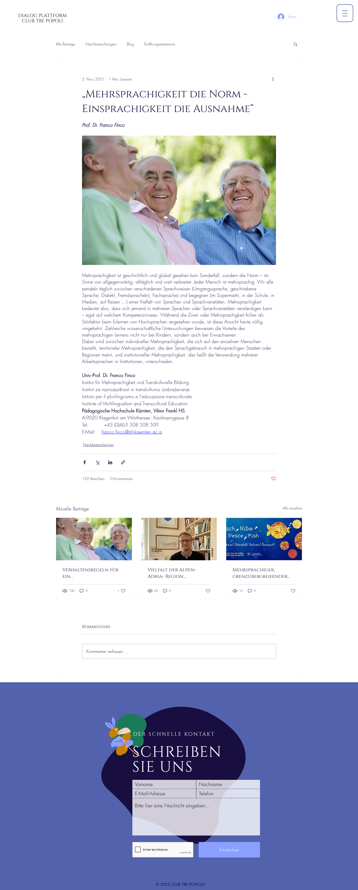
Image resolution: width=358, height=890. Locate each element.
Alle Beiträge (65, 43)
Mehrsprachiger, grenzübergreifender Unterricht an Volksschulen (260, 573)
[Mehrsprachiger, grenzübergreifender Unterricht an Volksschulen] (264, 539)
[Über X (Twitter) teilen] (97, 462)
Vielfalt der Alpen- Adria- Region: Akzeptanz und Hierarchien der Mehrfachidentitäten (175, 573)
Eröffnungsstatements (159, 43)
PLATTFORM (53, 15)
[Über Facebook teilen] (84, 462)
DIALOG (28, 15)
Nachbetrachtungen (101, 43)
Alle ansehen (292, 507)
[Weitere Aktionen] (273, 79)
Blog (130, 43)
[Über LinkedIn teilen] (110, 462)
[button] (295, 44)
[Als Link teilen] (123, 462)
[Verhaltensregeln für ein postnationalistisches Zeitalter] (94, 539)
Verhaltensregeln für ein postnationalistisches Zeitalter (90, 573)
